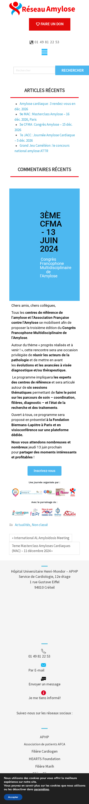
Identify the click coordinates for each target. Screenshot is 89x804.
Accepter (13, 797)
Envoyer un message (44, 684)
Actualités (22, 524)
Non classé (40, 524)
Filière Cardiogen (44, 751)
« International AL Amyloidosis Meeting (40, 538)
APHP (44, 737)
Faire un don (52, 23)
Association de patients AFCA (44, 744)
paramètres (41, 789)
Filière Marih (44, 766)
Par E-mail (44, 670)
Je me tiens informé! (44, 697)
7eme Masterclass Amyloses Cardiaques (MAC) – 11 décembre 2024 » (41, 548)
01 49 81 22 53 (46, 42)
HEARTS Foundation (44, 758)
